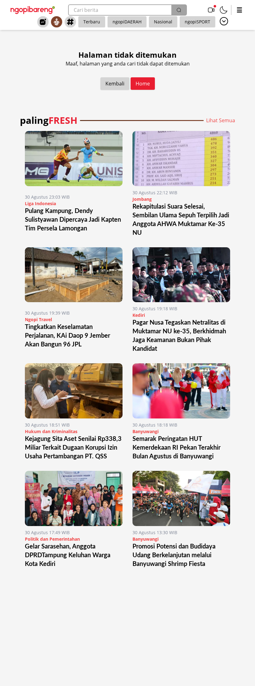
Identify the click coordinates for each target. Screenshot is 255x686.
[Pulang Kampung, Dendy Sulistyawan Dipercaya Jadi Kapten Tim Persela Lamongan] (74, 161)
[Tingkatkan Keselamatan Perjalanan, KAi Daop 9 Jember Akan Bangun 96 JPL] (74, 277)
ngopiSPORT (197, 22)
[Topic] (70, 21)
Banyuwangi (145, 431)
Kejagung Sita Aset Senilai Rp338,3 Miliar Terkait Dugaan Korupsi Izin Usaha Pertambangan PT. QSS (73, 448)
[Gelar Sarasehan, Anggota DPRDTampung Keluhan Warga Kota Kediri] (74, 498)
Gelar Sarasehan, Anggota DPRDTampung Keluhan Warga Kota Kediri (67, 555)
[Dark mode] (224, 10)
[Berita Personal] (56, 21)
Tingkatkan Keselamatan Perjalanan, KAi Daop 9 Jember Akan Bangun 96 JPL (67, 336)
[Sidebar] (239, 10)
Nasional (163, 22)
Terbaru (91, 22)
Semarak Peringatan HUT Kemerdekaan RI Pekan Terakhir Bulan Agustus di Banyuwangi (176, 448)
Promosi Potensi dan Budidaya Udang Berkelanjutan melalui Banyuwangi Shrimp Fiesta (174, 555)
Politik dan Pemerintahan (52, 539)
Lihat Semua (220, 120)
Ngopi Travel (38, 319)
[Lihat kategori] (224, 21)
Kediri (138, 315)
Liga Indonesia (40, 203)
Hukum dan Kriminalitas (51, 431)
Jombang (142, 199)
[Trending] (43, 21)
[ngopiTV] (211, 10)
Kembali (114, 83)
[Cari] (178, 10)
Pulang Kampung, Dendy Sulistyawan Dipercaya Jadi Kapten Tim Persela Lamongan (73, 220)
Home (143, 83)
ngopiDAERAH (127, 22)
